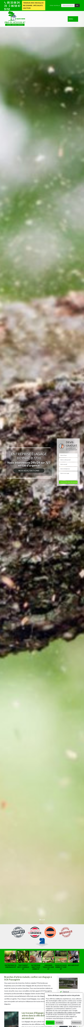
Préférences (76, 1022)
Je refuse (59, 1022)
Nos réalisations (28, 470)
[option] (42, 513)
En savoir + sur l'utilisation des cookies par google (63, 1012)
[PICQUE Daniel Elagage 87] (15, 19)
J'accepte (50, 1022)
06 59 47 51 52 (12, 7)
